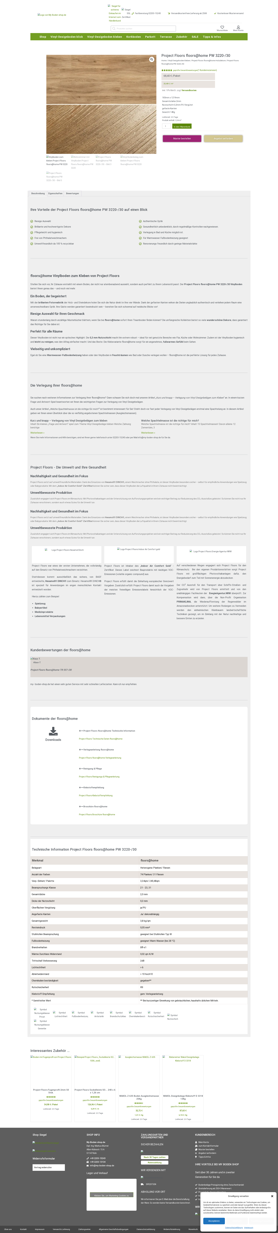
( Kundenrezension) (207, 70)
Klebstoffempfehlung (93, 787)
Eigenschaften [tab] (55, 193)
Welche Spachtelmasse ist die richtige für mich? (170, 420)
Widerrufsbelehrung (171, 1229)
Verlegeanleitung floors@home (98, 750)
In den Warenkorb (182, 127)
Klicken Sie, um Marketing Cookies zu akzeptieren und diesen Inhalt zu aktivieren (111, 1195)
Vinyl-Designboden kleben (179, 60)
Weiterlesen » (37, 432)
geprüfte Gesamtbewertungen (185, 70)
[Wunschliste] (222, 27)
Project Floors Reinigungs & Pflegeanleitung (99, 777)
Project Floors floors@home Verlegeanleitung (100, 758)
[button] (272, 1196)
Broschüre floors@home (95, 806)
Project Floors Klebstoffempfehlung (96, 795)
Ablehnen (237, 1221)
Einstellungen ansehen (261, 1221)
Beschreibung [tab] (38, 193)
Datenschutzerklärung (234, 1228)
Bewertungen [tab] (72, 193)
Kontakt (23, 1229)
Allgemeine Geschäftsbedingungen (113, 1229)
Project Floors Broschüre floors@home (97, 814)
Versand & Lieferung (61, 1229)
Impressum (248, 1228)
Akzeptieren (214, 1221)
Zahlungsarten (84, 1229)
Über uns (8, 1229)
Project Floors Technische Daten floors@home (100, 739)
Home (164, 60)
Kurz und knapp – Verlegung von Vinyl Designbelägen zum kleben (68, 420)
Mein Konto (238, 30)
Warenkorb (193, 1229)
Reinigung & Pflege (92, 769)
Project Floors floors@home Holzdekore (209, 60)
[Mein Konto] (238, 27)
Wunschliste (222, 30)
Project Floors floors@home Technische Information (109, 731)
